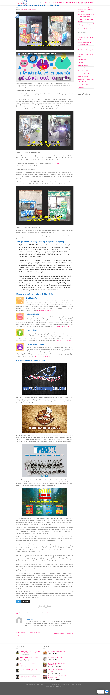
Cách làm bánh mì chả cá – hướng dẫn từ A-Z (85, 43)
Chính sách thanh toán (84, 71)
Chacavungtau (32, 9)
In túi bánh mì (67, 2)
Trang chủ (55, 2)
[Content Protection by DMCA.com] (23, 601)
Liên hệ (92, 2)
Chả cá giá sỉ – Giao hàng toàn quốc (85, 50)
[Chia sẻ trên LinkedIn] (50, 606)
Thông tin (74, 2)
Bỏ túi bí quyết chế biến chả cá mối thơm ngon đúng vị (86, 15)
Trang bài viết (47, 2)
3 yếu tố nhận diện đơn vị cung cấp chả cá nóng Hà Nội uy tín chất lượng (86, 9)
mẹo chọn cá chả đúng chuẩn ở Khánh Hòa (86, 25)
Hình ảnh (80, 2)
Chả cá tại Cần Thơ (83, 59)
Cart (79, 47)
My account (81, 87)
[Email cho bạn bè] (44, 606)
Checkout (80, 62)
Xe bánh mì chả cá (34, 612)
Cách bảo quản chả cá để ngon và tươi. (86, 38)
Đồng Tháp (56, 163)
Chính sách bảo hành (83, 65)
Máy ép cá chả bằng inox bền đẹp (62, 633)
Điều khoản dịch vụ (83, 76)
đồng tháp (48, 612)
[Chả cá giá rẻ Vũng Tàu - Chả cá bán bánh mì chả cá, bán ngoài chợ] (23, 2)
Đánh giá (86, 2)
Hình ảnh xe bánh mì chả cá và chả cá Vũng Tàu (86, 80)
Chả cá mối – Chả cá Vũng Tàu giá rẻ (85, 55)
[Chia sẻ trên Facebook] (39, 606)
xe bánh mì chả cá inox (55, 612)
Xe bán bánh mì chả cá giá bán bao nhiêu (85, 20)
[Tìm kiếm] (40, 2)
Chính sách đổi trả (82, 68)
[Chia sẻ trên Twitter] (42, 606)
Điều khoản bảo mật (83, 73)
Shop (60, 2)
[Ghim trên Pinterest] (47, 606)
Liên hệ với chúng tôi (83, 84)
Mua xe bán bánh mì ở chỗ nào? (86, 28)
